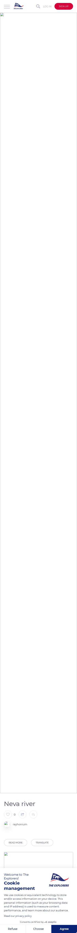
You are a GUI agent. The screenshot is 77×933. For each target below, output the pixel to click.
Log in (47, 6)
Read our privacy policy (18, 915)
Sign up (64, 6)
